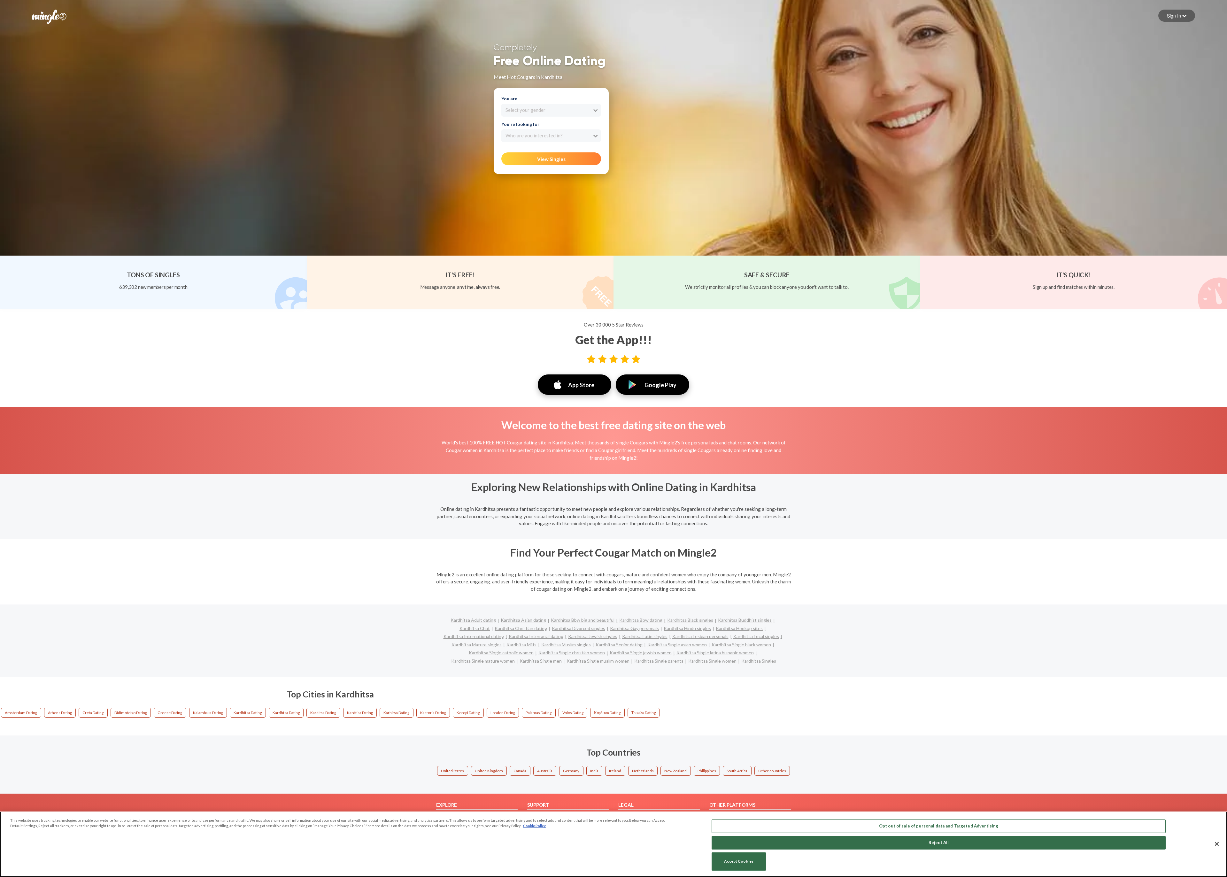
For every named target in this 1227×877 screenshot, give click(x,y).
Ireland (615, 770)
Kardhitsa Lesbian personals (700, 636)
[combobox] (551, 110)
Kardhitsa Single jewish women (641, 652)
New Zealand (675, 770)
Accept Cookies (738, 861)
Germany (571, 770)
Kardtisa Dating (360, 712)
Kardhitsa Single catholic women (501, 652)
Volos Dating (572, 712)
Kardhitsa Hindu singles (687, 628)
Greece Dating (170, 712)
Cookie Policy (534, 826)
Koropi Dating (468, 712)
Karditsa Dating (323, 712)
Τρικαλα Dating (643, 712)
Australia (544, 770)
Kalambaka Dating (208, 712)
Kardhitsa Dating (248, 712)
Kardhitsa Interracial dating (536, 636)
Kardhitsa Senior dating (619, 644)
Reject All (939, 842)
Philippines (707, 770)
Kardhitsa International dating (474, 636)
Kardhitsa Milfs (521, 644)
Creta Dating (93, 712)
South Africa (737, 770)
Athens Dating (60, 712)
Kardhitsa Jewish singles (592, 636)
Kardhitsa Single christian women (571, 652)
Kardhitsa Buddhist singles (745, 620)
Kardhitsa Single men (541, 661)
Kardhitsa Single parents (658, 661)
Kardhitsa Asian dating (523, 620)
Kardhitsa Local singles (756, 636)
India (594, 770)
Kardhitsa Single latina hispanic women (715, 652)
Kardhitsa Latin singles (645, 636)
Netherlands (643, 770)
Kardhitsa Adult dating (473, 620)
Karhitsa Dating (396, 712)
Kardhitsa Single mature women (483, 661)
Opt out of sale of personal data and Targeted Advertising (938, 825)
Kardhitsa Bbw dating (640, 620)
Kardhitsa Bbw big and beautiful (582, 620)
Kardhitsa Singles (758, 661)
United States (452, 770)
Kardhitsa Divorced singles (578, 628)
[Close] (1217, 844)
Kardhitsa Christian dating (521, 628)
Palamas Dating (539, 712)
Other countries (772, 770)
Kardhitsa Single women (712, 661)
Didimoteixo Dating (130, 712)
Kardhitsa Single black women (741, 644)
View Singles (551, 159)
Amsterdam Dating (21, 712)
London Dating (502, 712)
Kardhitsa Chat (474, 628)
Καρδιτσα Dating (607, 712)
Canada (519, 770)
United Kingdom (489, 770)
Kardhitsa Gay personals (634, 628)
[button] (1176, 16)
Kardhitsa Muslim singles (566, 644)
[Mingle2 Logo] (49, 16)
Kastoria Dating (433, 712)
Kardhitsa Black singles (690, 620)
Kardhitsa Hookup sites (739, 628)
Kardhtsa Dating (286, 712)
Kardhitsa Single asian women (677, 644)
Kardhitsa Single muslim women (598, 661)
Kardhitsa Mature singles (476, 644)
